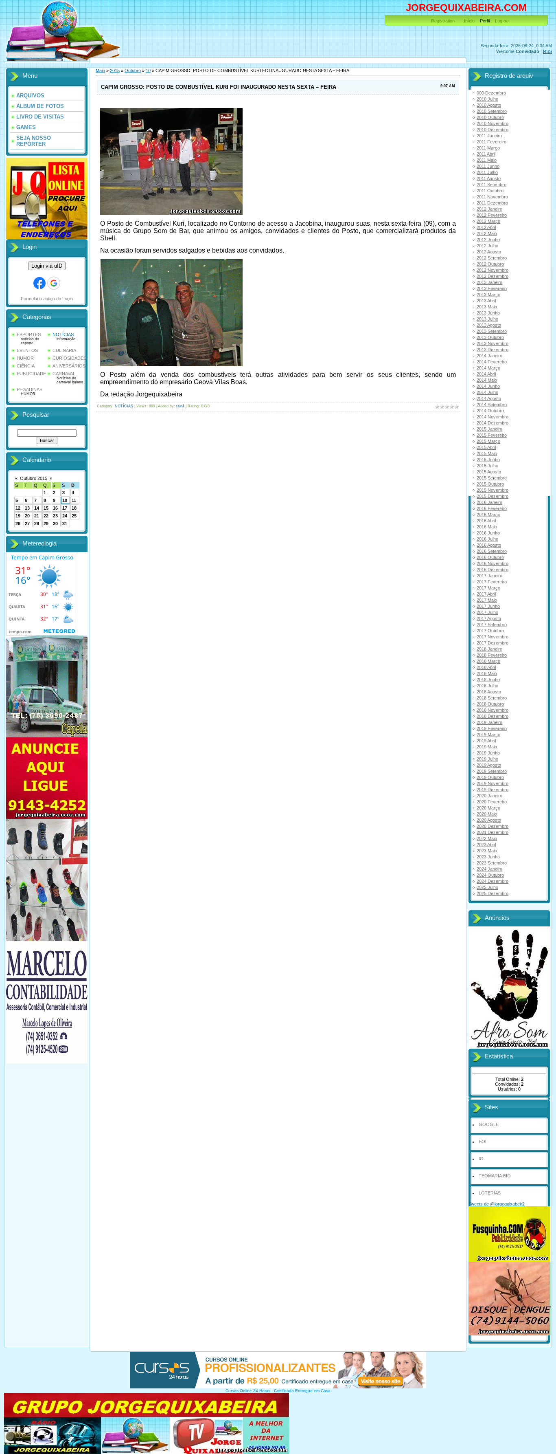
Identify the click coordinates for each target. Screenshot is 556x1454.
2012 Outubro (490, 264)
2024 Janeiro (489, 869)
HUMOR (25, 358)
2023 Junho (488, 856)
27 (27, 523)
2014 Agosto (489, 398)
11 (74, 500)
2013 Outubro (490, 337)
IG (481, 1158)
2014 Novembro (492, 416)
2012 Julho (487, 245)
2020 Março (488, 807)
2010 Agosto (489, 105)
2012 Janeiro (489, 209)
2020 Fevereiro (492, 801)
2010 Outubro (490, 117)
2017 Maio (487, 600)
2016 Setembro (492, 551)
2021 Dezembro (492, 832)
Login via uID (46, 266)
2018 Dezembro (492, 716)
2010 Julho (487, 99)
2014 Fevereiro (492, 361)
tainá (180, 406)
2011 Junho (488, 166)
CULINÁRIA (64, 350)
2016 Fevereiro (492, 508)
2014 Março (488, 367)
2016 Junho (488, 532)
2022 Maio (487, 838)
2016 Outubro (490, 557)
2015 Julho (487, 465)
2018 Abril (486, 667)
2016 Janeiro (489, 502)
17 (64, 508)
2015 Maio (487, 453)
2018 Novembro (492, 710)
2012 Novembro (492, 270)
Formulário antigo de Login (47, 298)
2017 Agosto (489, 618)
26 (17, 523)
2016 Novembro (492, 563)
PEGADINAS (29, 389)
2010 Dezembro (492, 129)
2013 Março (488, 294)
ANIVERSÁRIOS (69, 365)
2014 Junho (488, 386)
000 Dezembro (491, 92)
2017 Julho (487, 612)
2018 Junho (488, 679)
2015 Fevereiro (492, 435)
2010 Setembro (492, 111)
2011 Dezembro (492, 202)
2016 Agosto (489, 545)
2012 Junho (488, 239)
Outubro (133, 70)
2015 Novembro (492, 490)
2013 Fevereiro (492, 288)
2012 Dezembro (492, 276)
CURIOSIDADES (69, 358)
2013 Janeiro (489, 282)
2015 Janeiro (489, 429)
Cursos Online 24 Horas (247, 1390)
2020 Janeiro (489, 795)
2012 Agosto (489, 251)
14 (36, 508)
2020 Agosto (489, 820)
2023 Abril (486, 844)
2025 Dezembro (492, 893)
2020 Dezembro (492, 826)
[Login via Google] (53, 283)
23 (55, 515)
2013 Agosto (489, 325)
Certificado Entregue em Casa (302, 1390)
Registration (443, 20)
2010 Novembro (492, 123)
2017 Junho (488, 606)
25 (74, 515)
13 (27, 508)
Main (100, 70)
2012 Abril (486, 227)
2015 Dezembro (492, 496)
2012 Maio (487, 233)
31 (64, 523)
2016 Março (488, 514)
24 (64, 515)
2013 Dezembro (492, 349)
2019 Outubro (490, 777)
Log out (502, 20)
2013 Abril (486, 300)
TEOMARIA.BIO (495, 1175)
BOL (483, 1141)
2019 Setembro (492, 771)
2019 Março (488, 734)
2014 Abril (486, 374)
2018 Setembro (492, 697)
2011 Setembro (491, 184)
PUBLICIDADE (31, 373)
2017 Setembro (492, 624)
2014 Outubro (490, 410)
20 (27, 515)
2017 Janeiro (489, 575)
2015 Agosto (489, 471)
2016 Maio (487, 526)
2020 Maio (487, 814)
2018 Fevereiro (492, 655)
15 (46, 508)
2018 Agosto (489, 691)
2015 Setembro (492, 477)
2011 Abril (486, 154)
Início (469, 20)
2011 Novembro (492, 196)
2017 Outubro (490, 630)
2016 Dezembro (492, 569)
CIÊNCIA (26, 365)
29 (46, 523)
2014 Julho (487, 392)
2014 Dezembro (492, 422)
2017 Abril (486, 594)
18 (74, 508)
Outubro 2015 (33, 478)
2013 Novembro (492, 343)
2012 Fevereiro (492, 215)
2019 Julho (487, 759)
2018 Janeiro (489, 649)
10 (64, 500)
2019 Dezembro (492, 789)
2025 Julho (487, 887)
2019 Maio (487, 746)
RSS (547, 51)
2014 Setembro (492, 404)
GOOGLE (489, 1124)
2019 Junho (488, 752)
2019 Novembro (492, 783)
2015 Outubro (490, 484)
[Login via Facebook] (39, 283)
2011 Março (488, 147)
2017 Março (488, 587)
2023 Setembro (492, 862)
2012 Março (488, 221)
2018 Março (488, 661)
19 (17, 515)
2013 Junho (488, 312)
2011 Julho (487, 172)
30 (55, 523)
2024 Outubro (490, 875)
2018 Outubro (490, 704)
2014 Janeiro (489, 355)
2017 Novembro (492, 636)
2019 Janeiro (489, 722)
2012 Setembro (492, 257)
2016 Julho (487, 539)
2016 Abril (486, 520)
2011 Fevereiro (491, 141)
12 (17, 508)
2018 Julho (487, 685)
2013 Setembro (492, 331)
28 (36, 523)
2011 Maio (487, 160)
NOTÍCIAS (63, 334)
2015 (115, 70)
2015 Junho (488, 459)
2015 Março (488, 441)
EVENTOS (27, 350)
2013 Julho (487, 319)
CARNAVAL (64, 373)
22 (46, 515)
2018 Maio (487, 673)
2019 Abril (486, 740)
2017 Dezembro (492, 642)
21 (36, 515)
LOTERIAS (490, 1192)
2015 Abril (486, 447)
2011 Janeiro (489, 135)
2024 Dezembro (492, 881)
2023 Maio (487, 850)
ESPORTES (29, 334)
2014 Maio (487, 380)
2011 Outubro (490, 190)
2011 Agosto (489, 178)
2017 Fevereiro (492, 581)
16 (55, 508)
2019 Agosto (489, 765)
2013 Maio (487, 306)
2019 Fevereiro (492, 728)
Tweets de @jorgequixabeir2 (496, 1203)
